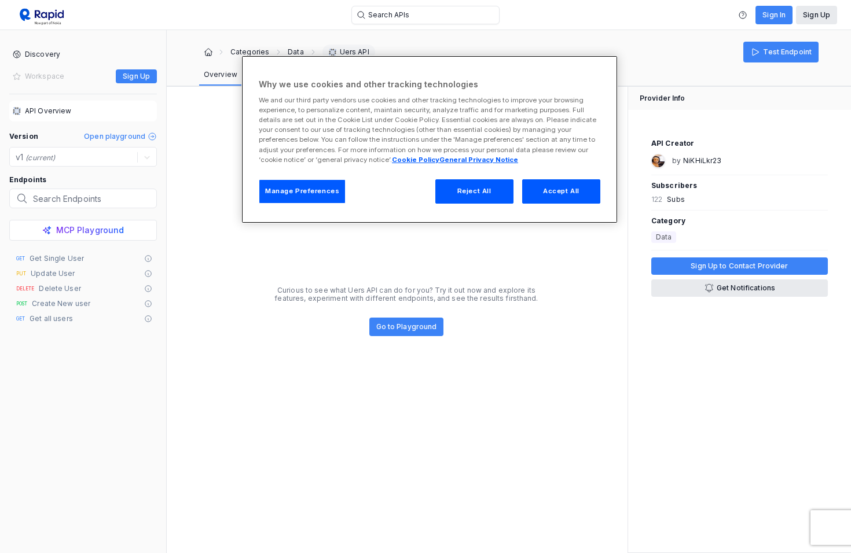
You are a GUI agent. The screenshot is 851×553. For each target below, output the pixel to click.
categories (249, 52)
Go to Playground (406, 326)
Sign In (774, 14)
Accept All (561, 191)
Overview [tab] (220, 74)
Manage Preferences (302, 191)
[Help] (742, 15)
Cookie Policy (415, 160)
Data (295, 52)
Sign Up (816, 14)
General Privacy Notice (478, 160)
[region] (429, 139)
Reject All (474, 191)
